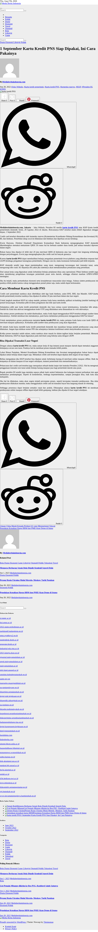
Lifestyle (8, 33)
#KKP (78, 87)
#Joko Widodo (17, 87)
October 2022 (10, 828)
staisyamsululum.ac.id (9, 666)
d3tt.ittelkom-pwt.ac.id (9, 778)
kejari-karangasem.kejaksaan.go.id (14, 726)
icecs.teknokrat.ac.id (8, 783)
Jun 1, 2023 (4, 878)
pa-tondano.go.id (7, 705)
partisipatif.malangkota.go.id (11, 631)
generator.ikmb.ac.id (8, 644)
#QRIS (3, 89)
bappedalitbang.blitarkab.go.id (12, 748)
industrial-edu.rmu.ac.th (9, 648)
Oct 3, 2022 (5, 891)
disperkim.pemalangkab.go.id (12, 692)
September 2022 (11, 830)
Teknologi (48, 563)
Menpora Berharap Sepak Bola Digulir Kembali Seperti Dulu (26, 568)
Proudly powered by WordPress (13, 922)
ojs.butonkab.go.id (7, 791)
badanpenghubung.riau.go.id (11, 722)
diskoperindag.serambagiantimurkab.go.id (17, 718)
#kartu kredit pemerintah (34, 87)
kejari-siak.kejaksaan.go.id (10, 696)
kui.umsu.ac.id (6, 623)
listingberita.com (6, 739)
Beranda (8, 17)
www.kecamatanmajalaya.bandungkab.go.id (18, 796)
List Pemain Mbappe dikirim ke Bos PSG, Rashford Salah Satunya (29, 886)
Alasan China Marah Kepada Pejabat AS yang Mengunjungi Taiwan (27, 526)
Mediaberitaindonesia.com (13, 82)
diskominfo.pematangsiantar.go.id (13, 787)
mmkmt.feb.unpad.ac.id (9, 765)
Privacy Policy (11, 929)
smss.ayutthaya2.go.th (9, 635)
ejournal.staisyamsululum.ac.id (12, 657)
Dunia (7, 22)
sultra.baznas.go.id (7, 757)
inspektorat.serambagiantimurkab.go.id (15, 713)
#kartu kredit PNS (52, 87)
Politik (7, 19)
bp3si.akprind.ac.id (7, 770)
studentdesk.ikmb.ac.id (9, 640)
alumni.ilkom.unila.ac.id (9, 744)
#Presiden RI (87, 87)
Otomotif (8, 28)
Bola (7, 31)
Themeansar (48, 922)
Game (7, 35)
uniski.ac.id (4, 774)
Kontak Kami (10, 926)
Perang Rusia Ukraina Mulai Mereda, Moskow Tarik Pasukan (27, 580)
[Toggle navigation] (1, 8)
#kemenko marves (67, 87)
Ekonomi (9, 24)
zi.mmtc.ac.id (5, 618)
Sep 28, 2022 (5, 903)
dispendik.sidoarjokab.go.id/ (11, 700)
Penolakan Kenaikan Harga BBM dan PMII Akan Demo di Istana (26, 528)
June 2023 (9, 825)
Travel (7, 26)
